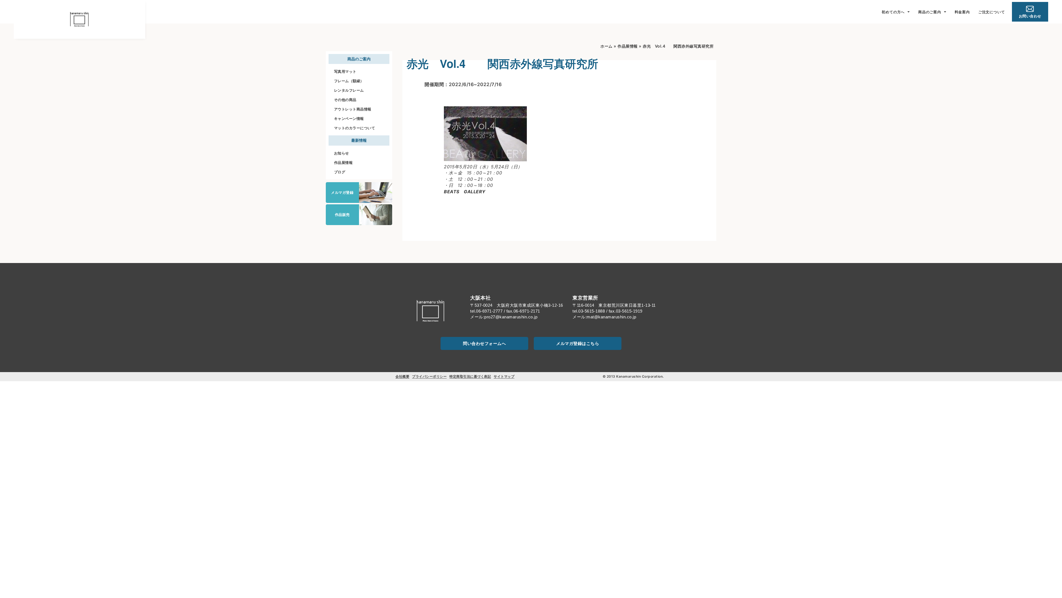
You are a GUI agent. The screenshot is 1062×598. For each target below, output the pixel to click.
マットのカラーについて (354, 128)
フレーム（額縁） (349, 81)
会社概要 (402, 376)
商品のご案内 (929, 12)
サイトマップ (504, 376)
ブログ (339, 172)
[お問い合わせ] (1030, 9)
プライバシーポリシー (429, 376)
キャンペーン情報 (349, 118)
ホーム (606, 46)
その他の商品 (345, 99)
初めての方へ (893, 12)
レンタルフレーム (349, 90)
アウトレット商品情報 (352, 109)
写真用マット (345, 71)
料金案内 (962, 12)
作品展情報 (343, 162)
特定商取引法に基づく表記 (470, 376)
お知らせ (341, 153)
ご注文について (991, 12)
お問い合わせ (1030, 16)
